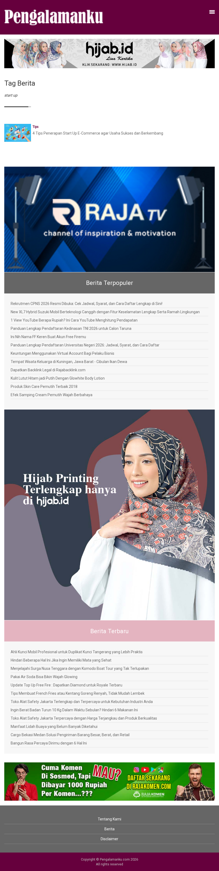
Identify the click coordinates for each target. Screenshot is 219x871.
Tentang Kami (109, 819)
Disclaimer (109, 839)
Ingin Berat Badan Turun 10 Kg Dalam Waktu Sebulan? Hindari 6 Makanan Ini (74, 710)
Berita (109, 829)
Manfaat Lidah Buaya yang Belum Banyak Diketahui (54, 726)
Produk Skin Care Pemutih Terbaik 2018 (44, 386)
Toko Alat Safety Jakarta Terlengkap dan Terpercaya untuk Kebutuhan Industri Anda (82, 702)
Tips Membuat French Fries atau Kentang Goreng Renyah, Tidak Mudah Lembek (77, 693)
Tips (35, 127)
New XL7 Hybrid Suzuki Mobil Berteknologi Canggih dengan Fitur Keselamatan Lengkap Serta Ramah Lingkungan (105, 312)
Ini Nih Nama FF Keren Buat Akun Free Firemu (48, 337)
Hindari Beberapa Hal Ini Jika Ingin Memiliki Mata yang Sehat (61, 660)
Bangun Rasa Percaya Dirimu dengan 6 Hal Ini (49, 743)
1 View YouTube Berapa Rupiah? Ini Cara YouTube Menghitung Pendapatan (74, 320)
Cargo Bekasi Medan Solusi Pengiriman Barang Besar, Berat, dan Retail (70, 735)
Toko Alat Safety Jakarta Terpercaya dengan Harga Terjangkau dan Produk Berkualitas (84, 718)
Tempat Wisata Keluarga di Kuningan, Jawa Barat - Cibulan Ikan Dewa (69, 362)
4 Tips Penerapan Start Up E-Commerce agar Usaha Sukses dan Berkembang (98, 133)
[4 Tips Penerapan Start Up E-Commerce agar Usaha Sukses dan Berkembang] (17, 132)
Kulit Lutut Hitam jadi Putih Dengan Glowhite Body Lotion (58, 378)
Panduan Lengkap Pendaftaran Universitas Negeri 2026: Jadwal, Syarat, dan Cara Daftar (85, 345)
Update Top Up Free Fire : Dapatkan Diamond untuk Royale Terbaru (66, 685)
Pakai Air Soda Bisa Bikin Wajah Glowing (44, 677)
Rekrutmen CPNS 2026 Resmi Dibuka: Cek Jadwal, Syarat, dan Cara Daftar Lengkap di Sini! (86, 303)
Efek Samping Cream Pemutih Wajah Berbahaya (51, 395)
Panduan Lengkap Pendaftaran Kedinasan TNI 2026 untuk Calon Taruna (71, 328)
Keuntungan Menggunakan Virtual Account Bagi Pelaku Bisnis (62, 353)
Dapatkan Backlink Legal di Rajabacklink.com (48, 370)
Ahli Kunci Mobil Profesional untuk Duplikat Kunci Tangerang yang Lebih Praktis (77, 652)
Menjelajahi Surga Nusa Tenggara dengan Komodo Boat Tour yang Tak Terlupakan (80, 668)
